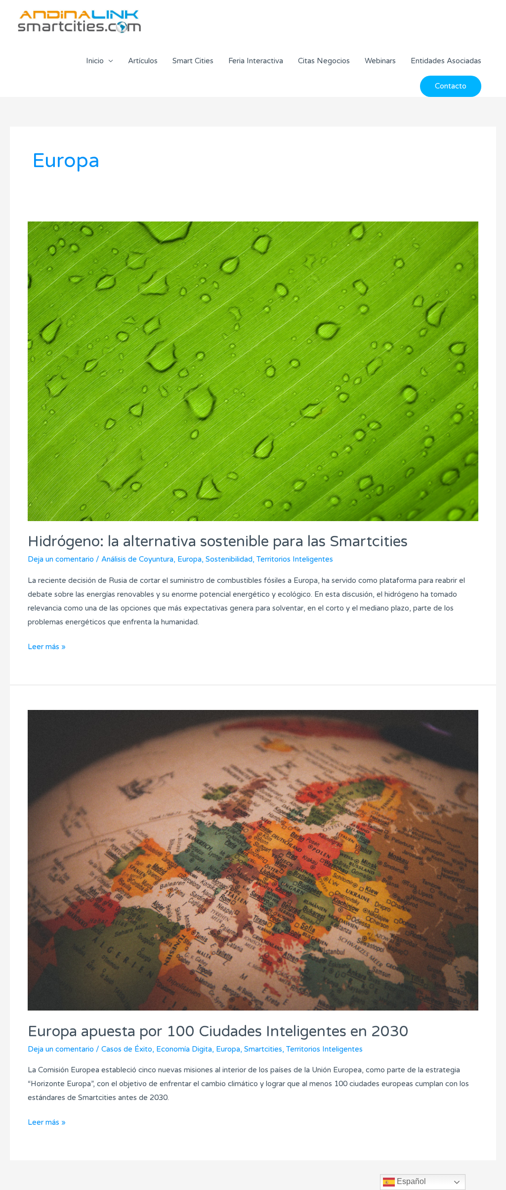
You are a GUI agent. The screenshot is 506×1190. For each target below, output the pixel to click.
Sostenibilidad (229, 559)
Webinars (380, 60)
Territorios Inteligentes (294, 559)
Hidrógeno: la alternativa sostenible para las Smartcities (218, 541)
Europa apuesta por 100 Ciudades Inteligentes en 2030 (218, 1031)
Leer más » (47, 645)
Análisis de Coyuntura (137, 559)
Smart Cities (192, 60)
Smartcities (263, 1049)
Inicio (95, 60)
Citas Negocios (324, 60)
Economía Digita (184, 1049)
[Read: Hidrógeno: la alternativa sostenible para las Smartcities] (253, 370)
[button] (450, 86)
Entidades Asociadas (446, 60)
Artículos (143, 60)
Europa (189, 559)
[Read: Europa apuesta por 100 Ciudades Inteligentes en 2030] (253, 859)
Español (410, 1181)
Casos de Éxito (126, 1049)
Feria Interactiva (255, 60)
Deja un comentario (61, 559)
